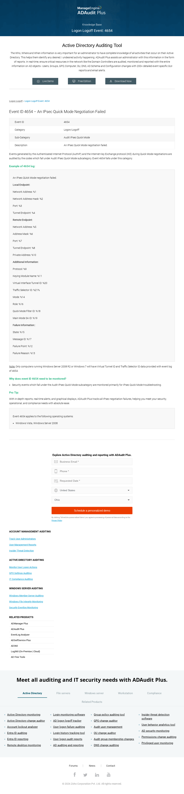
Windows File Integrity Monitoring (26, 601)
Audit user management (108, 727)
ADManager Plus (19, 623)
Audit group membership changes (114, 739)
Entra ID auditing (17, 733)
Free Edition (84, 81)
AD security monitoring (155, 730)
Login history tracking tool (69, 733)
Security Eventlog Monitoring (23, 607)
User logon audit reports (67, 739)
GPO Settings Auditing (20, 573)
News (92, 765)
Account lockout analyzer (22, 727)
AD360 (14, 645)
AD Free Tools (18, 657)
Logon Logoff (15, 101)
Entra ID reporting (17, 739)
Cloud (36, 651)
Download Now (123, 81)
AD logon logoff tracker (67, 720)
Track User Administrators (22, 538)
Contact (110, 765)
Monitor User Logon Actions (23, 567)
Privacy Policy (57, 520)
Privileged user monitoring (157, 743)
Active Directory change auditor (26, 720)
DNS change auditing (106, 745)
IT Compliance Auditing (21, 579)
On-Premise (26, 651)
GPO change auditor (106, 720)
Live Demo (48, 81)
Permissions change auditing (159, 737)
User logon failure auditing (69, 727)
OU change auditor (105, 733)
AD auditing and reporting (68, 745)
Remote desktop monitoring (24, 745)
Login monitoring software (69, 714)
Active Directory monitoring (23, 714)
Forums (73, 765)
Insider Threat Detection (21, 550)
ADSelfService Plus (21, 640)
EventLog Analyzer (20, 634)
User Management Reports (22, 544)
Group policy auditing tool (109, 714)
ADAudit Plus (17, 629)
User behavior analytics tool (158, 724)
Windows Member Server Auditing (26, 595)
